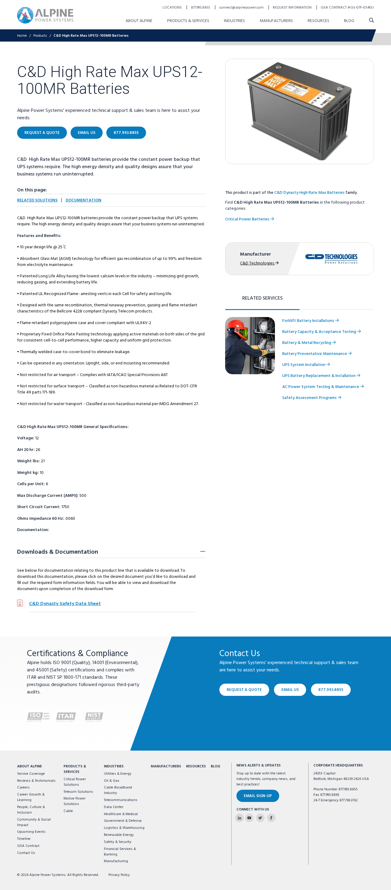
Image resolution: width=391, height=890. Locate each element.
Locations (173, 8)
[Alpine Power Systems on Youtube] (249, 818)
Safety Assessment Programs (310, 397)
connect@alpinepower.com (242, 8)
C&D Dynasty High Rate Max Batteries (309, 192)
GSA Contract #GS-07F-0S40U (347, 8)
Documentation (83, 200)
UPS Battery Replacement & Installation (319, 375)
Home (22, 36)
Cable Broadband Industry (118, 790)
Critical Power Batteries (247, 219)
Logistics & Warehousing (124, 828)
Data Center (113, 807)
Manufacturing (116, 861)
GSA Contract (28, 846)
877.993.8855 (201, 8)
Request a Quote (42, 133)
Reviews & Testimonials (36, 781)
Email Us (86, 133)
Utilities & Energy (117, 774)
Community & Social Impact (34, 822)
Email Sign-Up (258, 796)
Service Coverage (31, 774)
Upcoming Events (31, 832)
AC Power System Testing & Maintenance (321, 386)
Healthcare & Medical (121, 814)
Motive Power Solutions (75, 801)
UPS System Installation (304, 364)
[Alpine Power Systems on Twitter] (260, 818)
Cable (68, 811)
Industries (234, 20)
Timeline (24, 839)
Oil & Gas (111, 781)
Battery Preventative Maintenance (315, 353)
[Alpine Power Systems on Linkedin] (239, 818)
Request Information (292, 8)
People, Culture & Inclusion (31, 810)
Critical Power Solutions (75, 782)
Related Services (262, 298)
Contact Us (26, 853)
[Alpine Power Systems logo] (45, 15)
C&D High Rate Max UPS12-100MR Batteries (91, 36)
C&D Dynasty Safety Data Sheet (65, 604)
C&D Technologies (257, 263)
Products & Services (188, 20)
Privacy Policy (119, 875)
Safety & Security (117, 842)
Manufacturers (276, 20)
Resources (318, 20)
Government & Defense (123, 821)
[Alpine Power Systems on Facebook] (271, 818)
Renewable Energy (119, 835)
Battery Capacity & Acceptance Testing (319, 331)
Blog (349, 20)
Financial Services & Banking (120, 852)
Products (40, 36)
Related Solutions (37, 200)
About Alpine (139, 20)
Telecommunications (120, 800)
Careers (23, 788)
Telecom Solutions (78, 792)
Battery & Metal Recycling (307, 342)
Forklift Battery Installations (308, 320)
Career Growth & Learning (31, 797)
